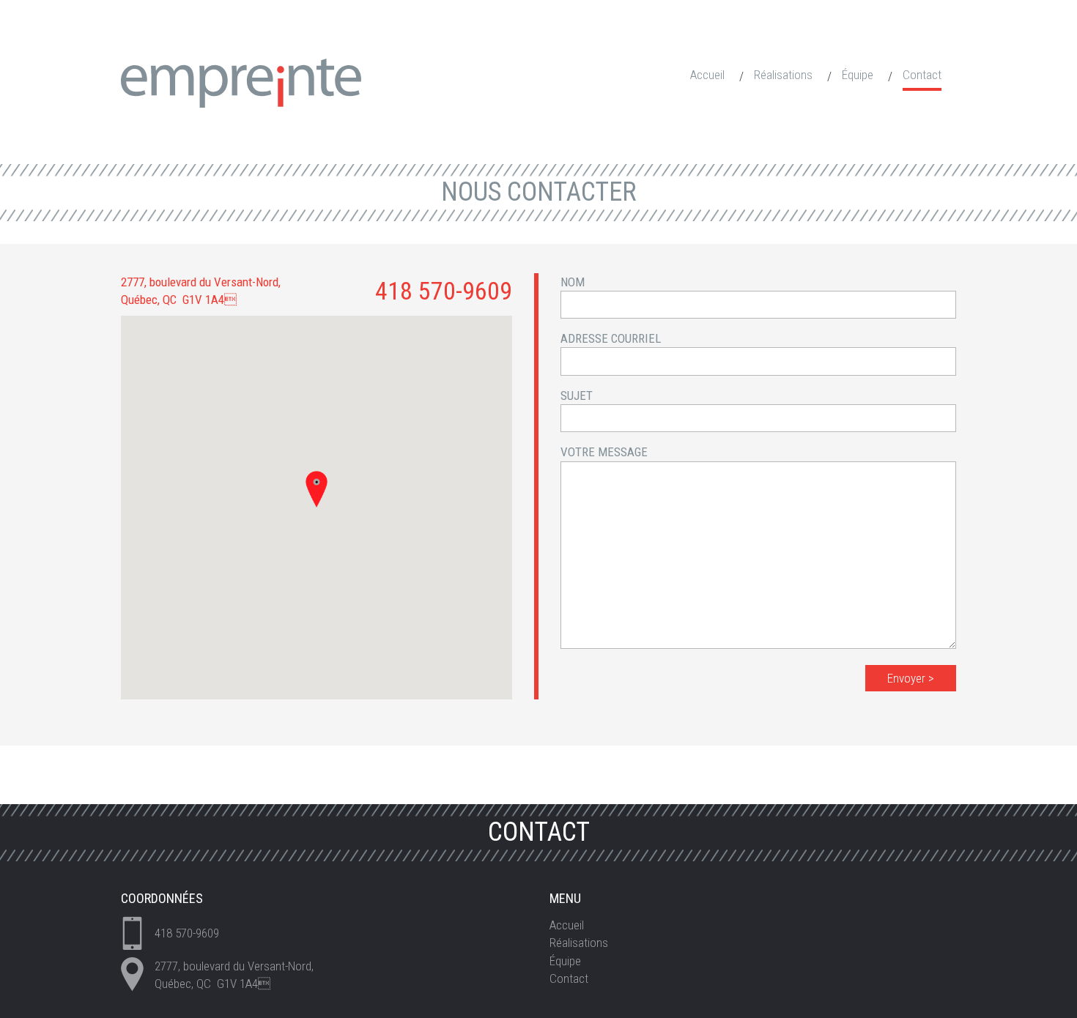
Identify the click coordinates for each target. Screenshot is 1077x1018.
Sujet (576, 395)
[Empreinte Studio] (241, 82)
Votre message (604, 452)
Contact (922, 74)
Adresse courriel (610, 338)
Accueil (707, 74)
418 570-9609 (443, 290)
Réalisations (783, 74)
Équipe (857, 74)
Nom (572, 282)
